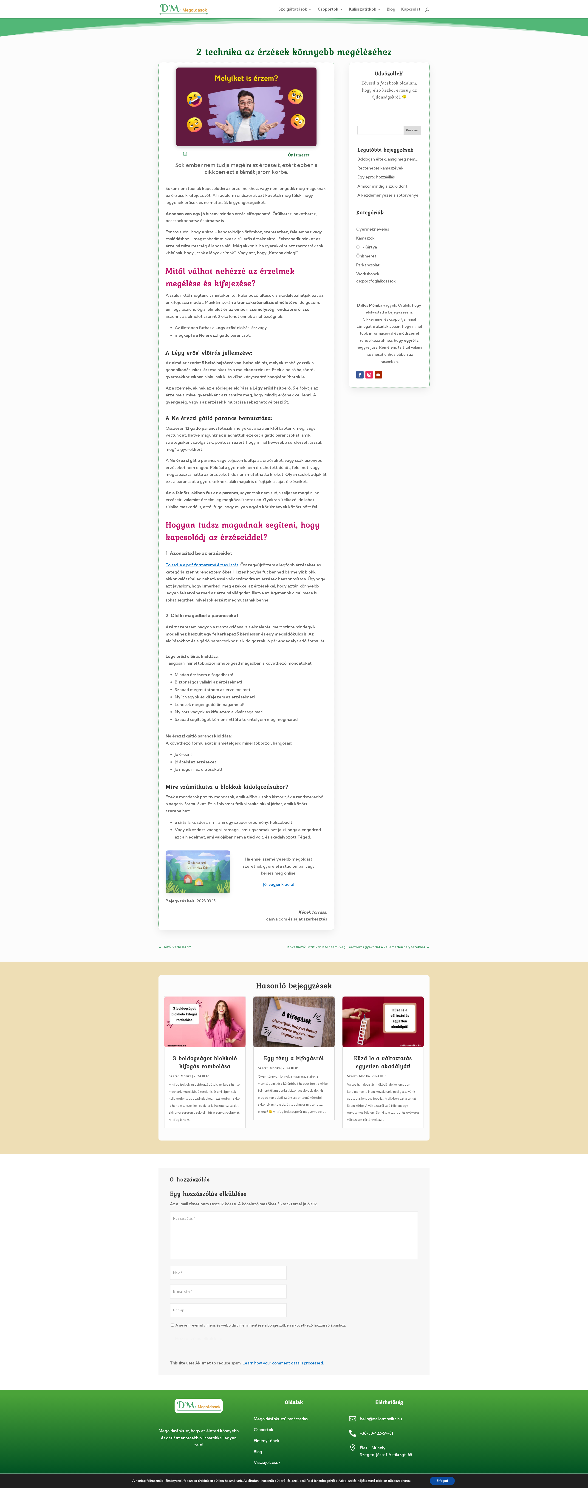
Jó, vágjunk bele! (278, 884)
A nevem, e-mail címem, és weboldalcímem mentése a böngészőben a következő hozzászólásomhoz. (260, 1325)
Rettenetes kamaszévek (380, 168)
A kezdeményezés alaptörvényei (388, 195)
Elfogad (442, 1481)
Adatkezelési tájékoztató (357, 1481)
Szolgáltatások (292, 9)
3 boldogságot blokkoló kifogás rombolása (205, 1062)
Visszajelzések (267, 1462)
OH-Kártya (366, 247)
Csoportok (328, 9)
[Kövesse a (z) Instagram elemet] (369, 374)
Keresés (412, 130)
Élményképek (267, 1440)
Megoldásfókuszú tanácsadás (281, 1418)
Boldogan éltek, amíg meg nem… (387, 159)
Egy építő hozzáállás (376, 177)
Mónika (186, 1076)
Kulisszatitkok (362, 9)
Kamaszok (365, 238)
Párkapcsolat (368, 265)
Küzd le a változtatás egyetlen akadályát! (383, 1062)
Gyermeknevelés (372, 229)
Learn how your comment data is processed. (283, 1363)
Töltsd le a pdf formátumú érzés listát (202, 565)
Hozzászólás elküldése (198, 1338)
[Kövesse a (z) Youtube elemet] (378, 374)
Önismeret (366, 256)
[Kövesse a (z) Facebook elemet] (360, 374)
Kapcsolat (410, 9)
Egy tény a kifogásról (294, 1058)
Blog (391, 9)
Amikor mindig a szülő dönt (382, 186)
